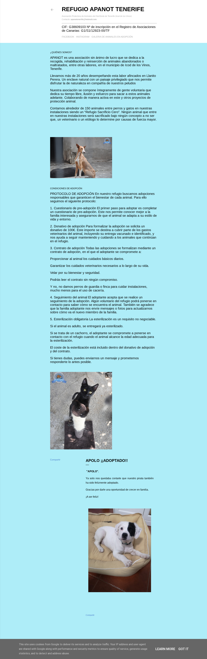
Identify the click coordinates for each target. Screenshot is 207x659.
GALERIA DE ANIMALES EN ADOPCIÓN (112, 36)
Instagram (82, 36)
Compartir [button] (55, 459)
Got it (183, 649)
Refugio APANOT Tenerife (103, 9)
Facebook (68, 36)
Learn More (165, 649)
